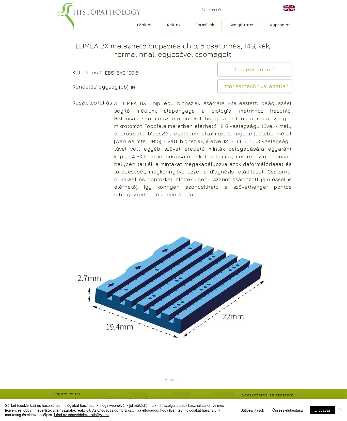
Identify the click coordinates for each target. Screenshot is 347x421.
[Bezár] (341, 410)
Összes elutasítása (287, 410)
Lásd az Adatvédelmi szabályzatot (81, 414)
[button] (255, 86)
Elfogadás (322, 410)
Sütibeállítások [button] (252, 410)
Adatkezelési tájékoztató (267, 395)
